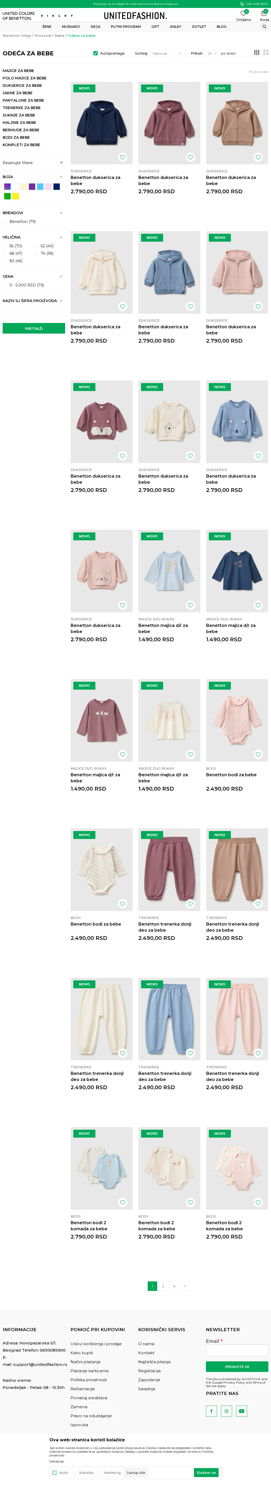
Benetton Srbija (17, 35)
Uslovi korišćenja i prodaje (96, 1343)
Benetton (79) (23, 221)
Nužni (63, 1472)
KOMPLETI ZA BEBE (21, 144)
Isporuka (79, 1424)
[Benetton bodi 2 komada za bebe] (102, 1168)
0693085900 (53, 1350)
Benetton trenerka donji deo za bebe (164, 927)
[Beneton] (19, 16)
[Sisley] (57, 16)
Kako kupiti (81, 1352)
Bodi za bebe (16, 137)
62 (47, 246)
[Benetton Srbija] (135, 15)
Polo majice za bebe (25, 78)
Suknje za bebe (19, 115)
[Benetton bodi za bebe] (237, 720)
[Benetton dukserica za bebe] (102, 123)
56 (16, 246)
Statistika (86, 1472)
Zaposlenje (149, 1379)
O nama (146, 1343)
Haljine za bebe (19, 122)
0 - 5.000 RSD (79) (27, 285)
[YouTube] (241, 1411)
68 (16, 253)
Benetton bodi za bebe (231, 774)
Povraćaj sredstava (88, 1397)
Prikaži (196, 53)
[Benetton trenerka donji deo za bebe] (169, 869)
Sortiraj (141, 53)
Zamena (78, 1406)
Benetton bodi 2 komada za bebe (89, 1225)
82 (16, 260)
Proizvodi (42, 35)
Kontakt (146, 1352)
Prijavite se (237, 1367)
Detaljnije (56, 1461)
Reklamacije (82, 1388)
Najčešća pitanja (154, 1361)
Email (212, 1341)
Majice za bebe (18, 70)
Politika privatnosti (88, 1379)
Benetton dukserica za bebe (95, 180)
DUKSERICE (81, 171)
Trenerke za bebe (22, 107)
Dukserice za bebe (22, 85)
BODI (211, 768)
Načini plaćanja (85, 1361)
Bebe (60, 35)
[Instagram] (226, 1411)
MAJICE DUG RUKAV (156, 619)
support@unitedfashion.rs (40, 1364)
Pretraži (34, 328)
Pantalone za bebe (23, 100)
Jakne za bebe (18, 93)
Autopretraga (112, 53)
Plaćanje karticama (89, 1370)
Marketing (112, 1472)
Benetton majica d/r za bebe (163, 628)
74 (47, 253)
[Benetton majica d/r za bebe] (169, 571)
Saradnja (146, 1388)
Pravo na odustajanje (91, 1415)
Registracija (149, 1370)
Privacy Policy (234, 1382)
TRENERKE (148, 918)
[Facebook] (211, 1411)
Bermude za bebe (21, 130)
